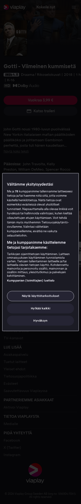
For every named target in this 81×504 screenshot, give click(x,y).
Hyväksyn (40, 320)
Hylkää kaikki (40, 308)
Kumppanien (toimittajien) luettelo (30, 280)
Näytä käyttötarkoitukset (40, 295)
